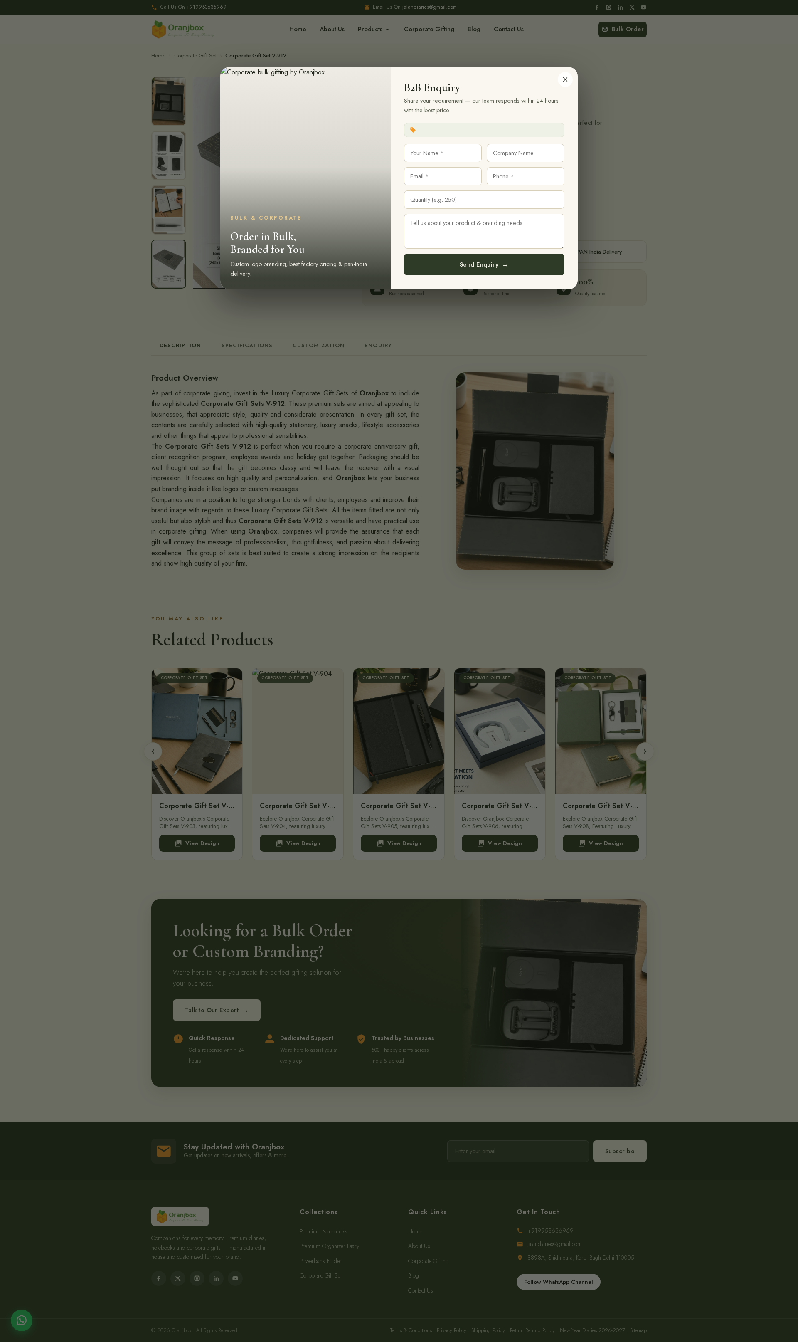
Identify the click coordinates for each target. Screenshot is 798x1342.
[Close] (565, 79)
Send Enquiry (484, 264)
